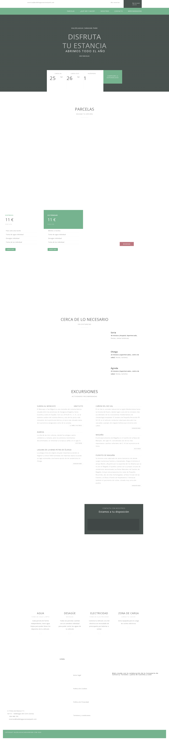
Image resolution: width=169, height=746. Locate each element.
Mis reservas (115, 2)
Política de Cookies (80, 689)
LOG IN (134, 4)
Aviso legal (77, 675)
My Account (136, 3)
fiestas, (113, 338)
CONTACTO (118, 11)
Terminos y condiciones (81, 715)
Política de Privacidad (81, 702)
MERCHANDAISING (135, 11)
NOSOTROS (105, 11)
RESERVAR (126, 244)
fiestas (118, 357)
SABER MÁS (10, 249)
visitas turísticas (122, 338)
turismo (124, 357)
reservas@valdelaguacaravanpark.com (40, 2)
